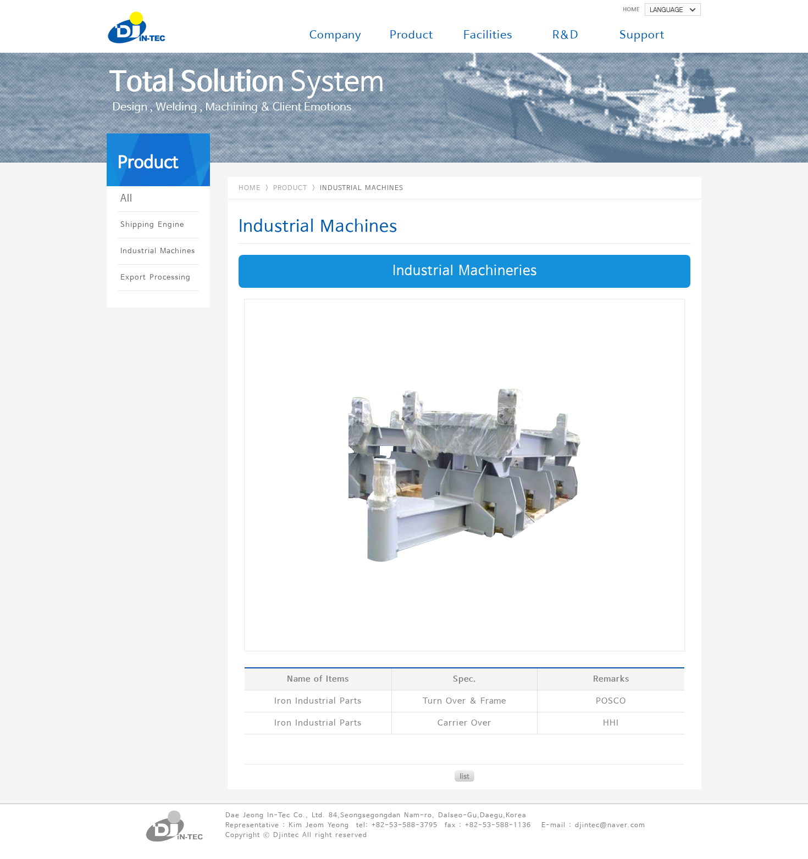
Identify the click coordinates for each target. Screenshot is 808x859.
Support (642, 35)
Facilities (488, 35)
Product (411, 35)
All (126, 198)
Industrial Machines (157, 251)
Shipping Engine (152, 225)
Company (335, 35)
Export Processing (155, 278)
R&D (565, 35)
